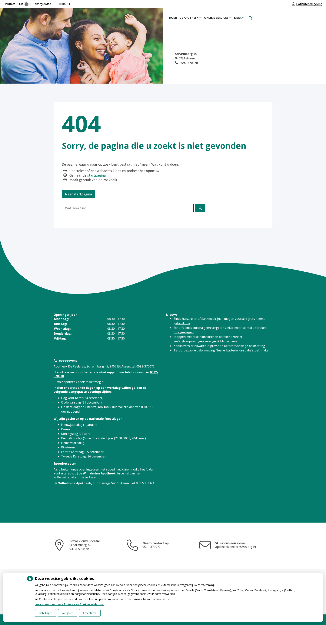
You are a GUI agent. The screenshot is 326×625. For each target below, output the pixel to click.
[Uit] (28, 4)
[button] (200, 208)
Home (173, 17)
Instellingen (45, 613)
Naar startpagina (78, 194)
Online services (216, 17)
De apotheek (188, 17)
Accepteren (90, 613)
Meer (237, 17)
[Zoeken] (250, 18)
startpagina (96, 175)
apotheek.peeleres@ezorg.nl (84, 382)
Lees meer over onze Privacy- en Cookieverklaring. (69, 604)
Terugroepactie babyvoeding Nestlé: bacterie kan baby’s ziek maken (222, 350)
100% (62, 4)
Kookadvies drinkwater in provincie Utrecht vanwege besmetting (219, 346)
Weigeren (67, 613)
